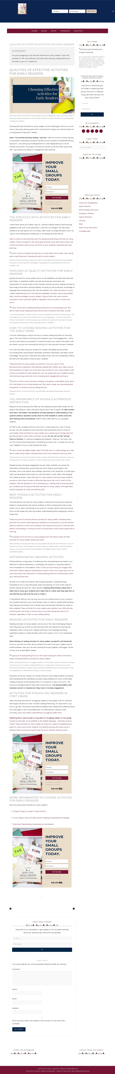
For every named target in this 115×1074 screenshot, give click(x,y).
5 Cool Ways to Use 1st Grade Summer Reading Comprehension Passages (41, 818)
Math (81, 224)
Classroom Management (88, 203)
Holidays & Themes (86, 213)
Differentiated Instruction (89, 210)
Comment (16, 969)
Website (15, 1008)
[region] (92, 175)
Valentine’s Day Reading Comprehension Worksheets (33, 824)
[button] (92, 175)
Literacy (82, 220)
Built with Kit (56, 208)
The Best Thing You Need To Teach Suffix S (29, 811)
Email (15, 999)
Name (15, 989)
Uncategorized (84, 231)
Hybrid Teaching (85, 217)
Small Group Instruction (88, 228)
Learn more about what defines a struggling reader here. (40, 713)
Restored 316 (72, 1069)
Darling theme (58, 1069)
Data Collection (85, 206)
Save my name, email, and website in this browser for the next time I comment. (38, 1022)
